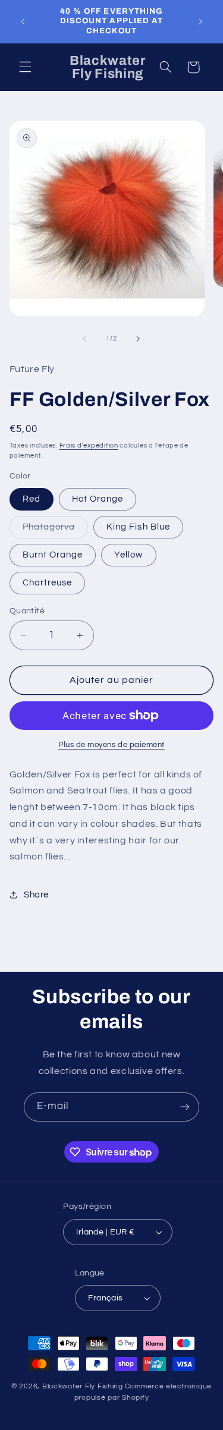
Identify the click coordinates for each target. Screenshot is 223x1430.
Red (31, 498)
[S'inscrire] (185, 1107)
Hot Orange (98, 498)
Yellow (128, 554)
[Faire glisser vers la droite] (138, 339)
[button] (25, 67)
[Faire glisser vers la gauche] (84, 339)
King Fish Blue (138, 526)
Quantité (27, 611)
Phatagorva (56, 530)
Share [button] (36, 894)
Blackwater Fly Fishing (82, 1386)
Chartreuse (48, 582)
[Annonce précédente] (23, 21)
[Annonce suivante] (200, 21)
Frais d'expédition (88, 445)
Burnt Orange (53, 554)
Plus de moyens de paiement (111, 745)
